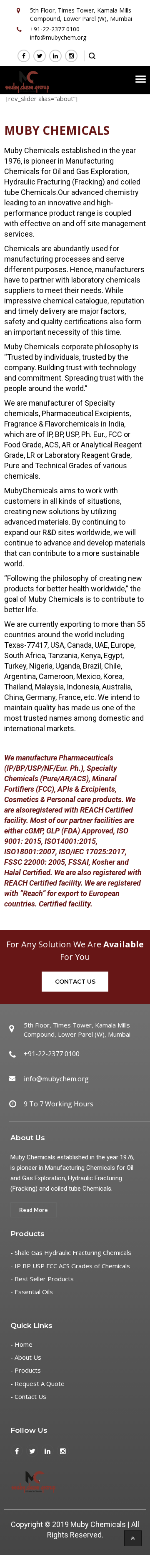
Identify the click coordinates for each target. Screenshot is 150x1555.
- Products (25, 1370)
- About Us (25, 1357)
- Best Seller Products (42, 1279)
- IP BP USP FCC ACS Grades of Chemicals (70, 1266)
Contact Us (75, 981)
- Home (21, 1344)
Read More (33, 1210)
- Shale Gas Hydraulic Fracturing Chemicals (70, 1252)
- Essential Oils (31, 1291)
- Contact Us (28, 1396)
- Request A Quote (37, 1383)
